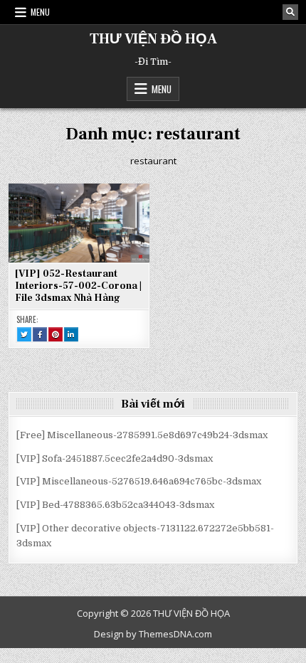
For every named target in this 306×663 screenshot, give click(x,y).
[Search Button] (290, 12)
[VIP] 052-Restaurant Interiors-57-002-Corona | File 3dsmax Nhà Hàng (78, 285)
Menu (40, 12)
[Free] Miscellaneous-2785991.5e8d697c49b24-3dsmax (142, 435)
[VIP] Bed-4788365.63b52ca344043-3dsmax (115, 504)
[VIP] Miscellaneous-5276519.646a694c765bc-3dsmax (138, 481)
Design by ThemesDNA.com (153, 633)
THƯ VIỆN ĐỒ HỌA (153, 39)
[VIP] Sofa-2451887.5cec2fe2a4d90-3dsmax (114, 458)
